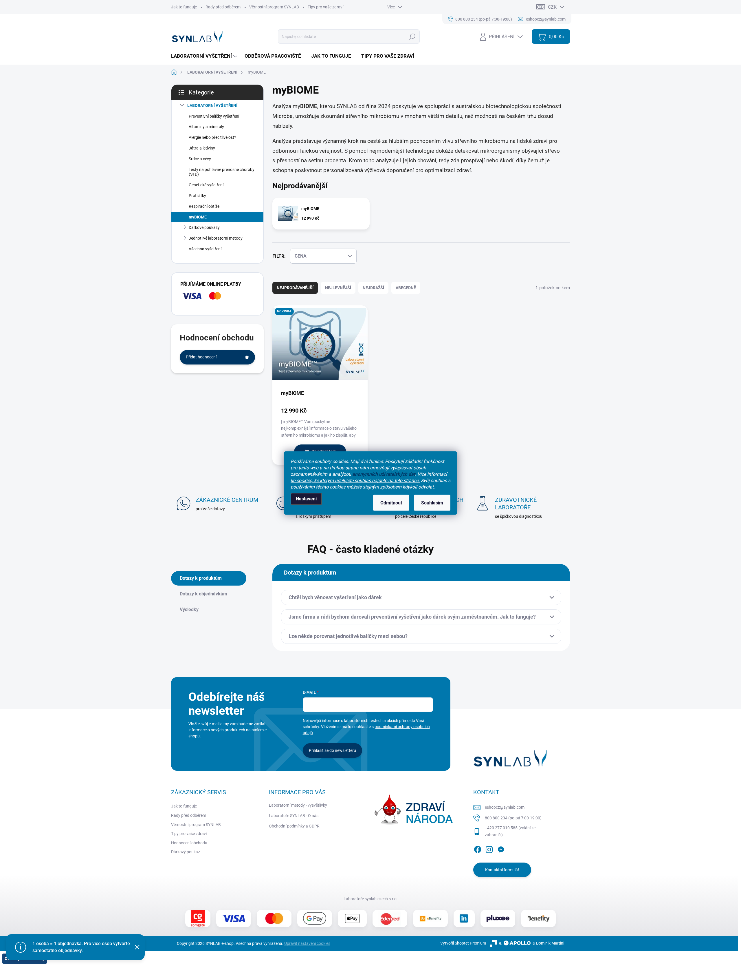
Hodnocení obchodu (189, 843)
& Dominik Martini (548, 943)
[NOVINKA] (320, 347)
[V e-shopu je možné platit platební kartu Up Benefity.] (430, 918)
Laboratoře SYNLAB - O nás (293, 815)
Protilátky (197, 195)
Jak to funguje (184, 7)
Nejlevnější (338, 287)
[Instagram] (489, 848)
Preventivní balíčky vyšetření (214, 116)
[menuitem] (205, 56)
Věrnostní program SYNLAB (274, 7)
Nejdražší (373, 287)
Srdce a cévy (200, 158)
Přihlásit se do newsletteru (332, 750)
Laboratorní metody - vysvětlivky (298, 805)
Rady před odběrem (223, 7)
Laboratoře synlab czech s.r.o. (371, 898)
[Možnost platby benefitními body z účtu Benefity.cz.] (538, 918)
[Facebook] (477, 848)
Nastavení (306, 499)
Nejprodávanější (295, 287)
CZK (552, 7)
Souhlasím (432, 503)
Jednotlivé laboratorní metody (216, 238)
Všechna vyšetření (205, 249)
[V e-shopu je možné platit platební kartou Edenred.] (389, 918)
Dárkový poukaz (185, 852)
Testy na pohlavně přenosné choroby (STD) (221, 172)
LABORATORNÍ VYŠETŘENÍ (212, 105)
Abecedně (406, 287)
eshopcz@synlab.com (504, 807)
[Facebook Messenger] (500, 848)
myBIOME (198, 217)
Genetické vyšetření (206, 185)
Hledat (412, 36)
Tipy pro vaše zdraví (325, 7)
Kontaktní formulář (502, 869)
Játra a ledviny (202, 148)
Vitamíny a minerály (206, 126)
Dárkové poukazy (204, 227)
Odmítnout (391, 503)
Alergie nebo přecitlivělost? (212, 137)
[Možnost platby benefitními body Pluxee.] (497, 918)
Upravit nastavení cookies (307, 943)
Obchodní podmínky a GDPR (294, 826)
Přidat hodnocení (201, 357)
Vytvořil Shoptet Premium (463, 943)
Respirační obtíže (204, 206)
